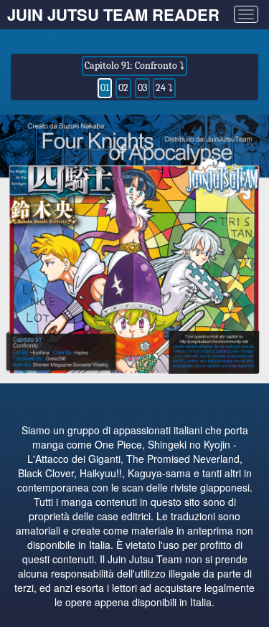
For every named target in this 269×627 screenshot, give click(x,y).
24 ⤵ (164, 88)
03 (142, 88)
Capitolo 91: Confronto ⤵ (134, 65)
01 (104, 88)
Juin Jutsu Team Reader (113, 14)
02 (123, 88)
